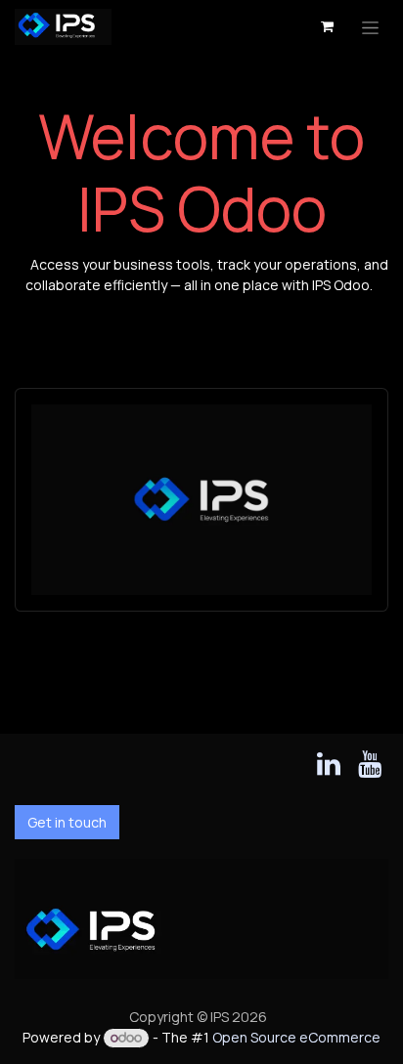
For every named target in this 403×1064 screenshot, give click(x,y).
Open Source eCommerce (296, 1037)
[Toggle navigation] (370, 27)
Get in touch (67, 822)
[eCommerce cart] (326, 26)
